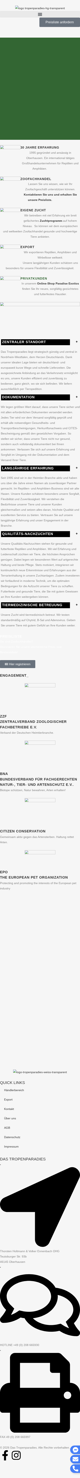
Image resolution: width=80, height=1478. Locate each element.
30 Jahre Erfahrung (40, 147)
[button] (40, 14)
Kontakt (9, 1109)
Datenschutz (12, 1137)
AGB (7, 1127)
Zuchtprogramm (51, 220)
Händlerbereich (14, 1090)
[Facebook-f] (5, 1455)
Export (8, 1099)
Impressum (11, 1146)
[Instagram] (16, 1455)
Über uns (10, 1118)
